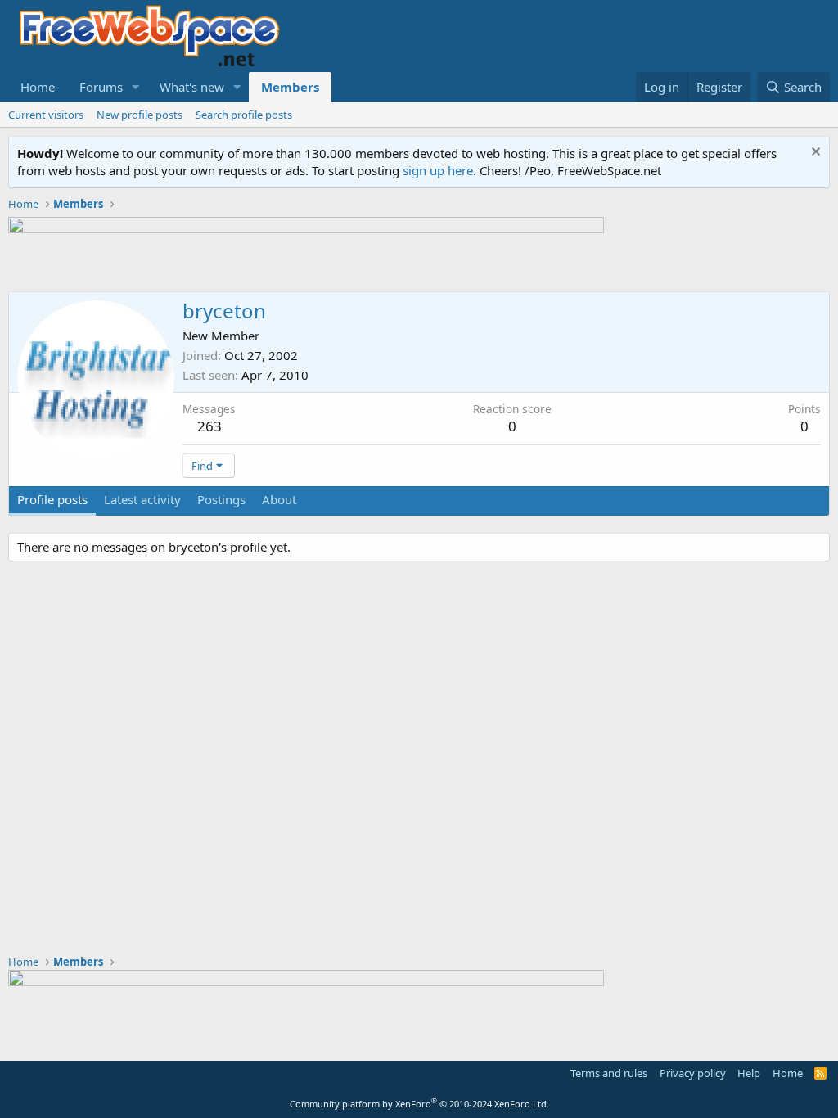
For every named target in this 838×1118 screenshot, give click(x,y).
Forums (101, 87)
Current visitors (45, 114)
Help (748, 1073)
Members (290, 87)
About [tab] (279, 499)
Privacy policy (693, 1073)
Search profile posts (244, 114)
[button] (135, 87)
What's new (192, 87)
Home (37, 87)
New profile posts (139, 114)
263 (209, 426)
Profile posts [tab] (52, 499)
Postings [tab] (221, 499)
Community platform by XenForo (419, 1104)
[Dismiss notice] (814, 153)
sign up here (438, 170)
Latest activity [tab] (142, 499)
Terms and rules (608, 1073)
